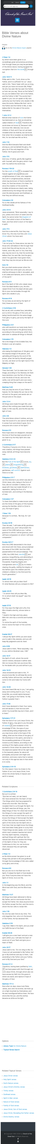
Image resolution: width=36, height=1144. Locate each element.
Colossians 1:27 (8, 499)
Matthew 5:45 (7, 387)
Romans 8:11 (7, 282)
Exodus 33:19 (7, 523)
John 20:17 (6, 947)
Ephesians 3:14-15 (9, 767)
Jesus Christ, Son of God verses (15, 1109)
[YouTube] (18, 1141)
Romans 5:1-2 (7, 964)
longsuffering (18, 465)
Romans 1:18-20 (8, 168)
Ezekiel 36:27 (7, 634)
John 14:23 (6, 670)
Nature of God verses (11, 1102)
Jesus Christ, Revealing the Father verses (18, 1113)
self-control (15, 470)
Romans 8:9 (6, 868)
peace (7, 465)
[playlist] (3, 48)
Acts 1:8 (5, 265)
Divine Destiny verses (11, 1117)
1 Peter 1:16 (6, 513)
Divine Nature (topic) (19, 48)
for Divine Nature (14, 1046)
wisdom (7, 726)
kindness (5, 468)
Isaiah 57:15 (6, 605)
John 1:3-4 (6, 401)
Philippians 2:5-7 (8, 477)
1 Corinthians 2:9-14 (9, 791)
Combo (23, 2)
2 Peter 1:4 (6, 57)
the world (20, 69)
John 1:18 (5, 911)
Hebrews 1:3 (6, 349)
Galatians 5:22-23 (8, 459)
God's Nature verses (10, 1083)
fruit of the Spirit (14, 462)
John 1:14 (5, 142)
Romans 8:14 (7, 298)
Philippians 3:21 (8, 325)
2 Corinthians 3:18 (9, 308)
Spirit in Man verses (10, 1098)
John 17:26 (6, 704)
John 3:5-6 (6, 210)
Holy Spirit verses (9, 1079)
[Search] (31, 6)
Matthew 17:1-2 (8, 984)
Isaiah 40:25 (6, 591)
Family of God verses (11, 1105)
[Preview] (25, 69)
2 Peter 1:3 (6, 854)
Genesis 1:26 (7, 368)
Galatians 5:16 (7, 923)
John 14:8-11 (7, 77)
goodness (13, 468)
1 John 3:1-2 (6, 115)
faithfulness (25, 468)
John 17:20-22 (7, 241)
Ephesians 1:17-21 (8, 718)
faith (30, 966)
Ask (12, 2)
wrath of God (13, 171)
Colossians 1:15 (7, 339)
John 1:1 (5, 883)
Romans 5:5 (6, 430)
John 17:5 (5, 156)
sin (17, 564)
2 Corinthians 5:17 (9, 445)
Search (17, 2)
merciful (22, 554)
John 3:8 (5, 416)
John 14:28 (6, 687)
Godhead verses (9, 1094)
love (21, 118)
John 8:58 (6, 646)
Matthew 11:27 (7, 895)
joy (30, 462)
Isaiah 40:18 (6, 579)
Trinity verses (8, 1091)
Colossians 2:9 (7, 200)
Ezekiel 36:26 (7, 933)
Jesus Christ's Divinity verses (14, 1087)
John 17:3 (5, 229)
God (16, 123)
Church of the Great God (18, 14)
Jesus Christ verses (10, 1076)
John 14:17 (6, 656)
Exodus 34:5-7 (7, 542)
